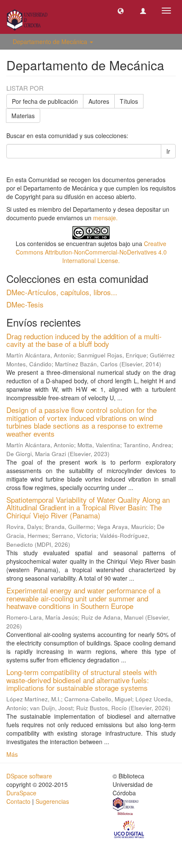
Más (12, 754)
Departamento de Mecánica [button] (51, 41)
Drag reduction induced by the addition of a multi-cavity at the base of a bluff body (84, 340)
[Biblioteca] (126, 807)
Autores (98, 101)
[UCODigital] (129, 829)
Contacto (18, 801)
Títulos (129, 101)
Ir (168, 151)
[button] (120, 10)
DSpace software (29, 776)
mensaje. (105, 217)
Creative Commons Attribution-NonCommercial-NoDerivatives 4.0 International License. (91, 252)
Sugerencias (52, 801)
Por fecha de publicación (45, 101)
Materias (23, 115)
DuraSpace (21, 793)
